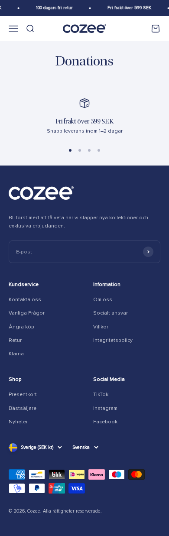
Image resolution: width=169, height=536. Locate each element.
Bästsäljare (22, 408)
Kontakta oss (25, 299)
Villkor (100, 327)
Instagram (105, 408)
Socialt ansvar (110, 313)
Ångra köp (21, 327)
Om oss (102, 299)
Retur (15, 340)
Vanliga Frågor (27, 313)
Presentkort (23, 394)
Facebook (105, 422)
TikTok (100, 394)
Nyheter (18, 422)
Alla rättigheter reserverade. (72, 511)
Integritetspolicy (113, 340)
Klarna (16, 354)
